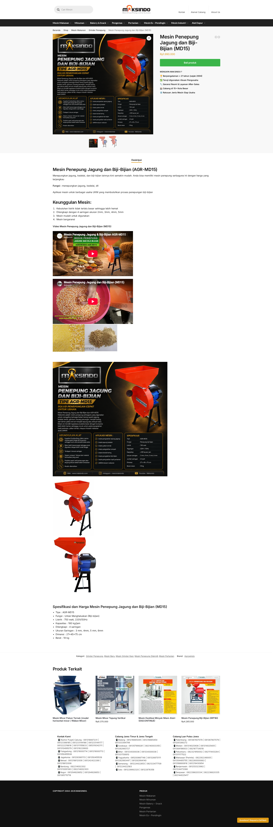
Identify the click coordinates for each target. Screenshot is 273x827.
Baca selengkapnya (72, 725)
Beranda (56, 30)
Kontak (182, 12)
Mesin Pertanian (166, 656)
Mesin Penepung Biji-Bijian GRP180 (199, 718)
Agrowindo (189, 656)
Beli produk (190, 62)
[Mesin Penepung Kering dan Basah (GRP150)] (218, 37)
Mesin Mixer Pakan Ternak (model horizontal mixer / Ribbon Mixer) (71, 719)
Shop (65, 30)
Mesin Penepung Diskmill (146, 656)
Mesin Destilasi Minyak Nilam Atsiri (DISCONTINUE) (157, 719)
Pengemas (144, 807)
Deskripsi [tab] (136, 160)
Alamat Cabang (198, 12)
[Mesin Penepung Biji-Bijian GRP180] (200, 695)
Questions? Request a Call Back (252, 820)
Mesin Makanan (78, 30)
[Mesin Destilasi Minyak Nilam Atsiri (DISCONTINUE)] (158, 695)
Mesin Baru (109, 656)
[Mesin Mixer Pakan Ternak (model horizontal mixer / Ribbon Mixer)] (72, 695)
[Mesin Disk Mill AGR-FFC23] (216, 37)
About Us (215, 12)
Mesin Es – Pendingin (150, 815)
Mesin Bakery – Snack (150, 803)
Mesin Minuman (147, 799)
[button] (149, 38)
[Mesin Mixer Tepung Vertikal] (115, 695)
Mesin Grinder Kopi (124, 656)
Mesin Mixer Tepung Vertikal (110, 718)
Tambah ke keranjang (115, 727)
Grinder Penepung (97, 30)
